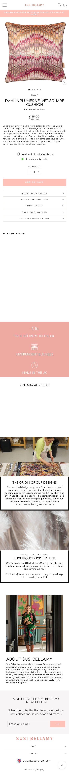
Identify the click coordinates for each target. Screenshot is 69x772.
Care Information (34, 212)
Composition (34, 206)
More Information (34, 193)
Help (33, 753)
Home (34, 95)
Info (34, 746)
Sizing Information (34, 199)
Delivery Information (34, 218)
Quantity (34, 166)
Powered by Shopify (34, 769)
